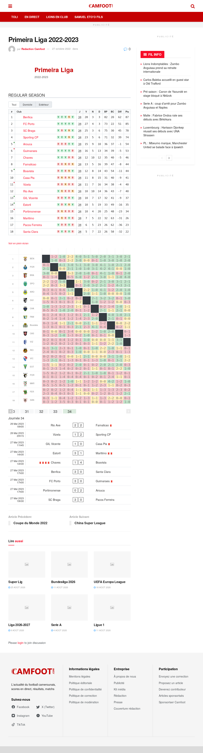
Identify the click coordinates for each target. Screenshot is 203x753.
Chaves (28, 157)
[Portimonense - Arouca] (69, 490)
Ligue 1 (99, 624)
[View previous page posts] (162, 158)
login (21, 643)
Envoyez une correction (173, 676)
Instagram (23, 716)
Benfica (28, 117)
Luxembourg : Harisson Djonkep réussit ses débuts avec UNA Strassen (163, 131)
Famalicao (29, 164)
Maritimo (28, 218)
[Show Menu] (10, 6)
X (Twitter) (48, 707)
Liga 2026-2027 (19, 624)
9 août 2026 (17, 630)
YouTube (47, 716)
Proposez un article (171, 683)
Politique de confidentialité (85, 689)
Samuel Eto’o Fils (89, 17)
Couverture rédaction (127, 708)
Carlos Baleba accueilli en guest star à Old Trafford (166, 82)
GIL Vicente (30, 198)
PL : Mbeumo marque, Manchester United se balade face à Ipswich (165, 145)
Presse (118, 702)
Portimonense (32, 211)
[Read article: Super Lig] (26, 564)
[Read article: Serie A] (69, 607)
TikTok (21, 724)
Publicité (119, 683)
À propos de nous (125, 676)
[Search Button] (193, 6)
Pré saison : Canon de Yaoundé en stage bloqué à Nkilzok (165, 93)
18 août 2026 (103, 587)
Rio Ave (28, 191)
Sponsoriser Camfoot (172, 702)
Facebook (23, 707)
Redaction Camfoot (33, 49)
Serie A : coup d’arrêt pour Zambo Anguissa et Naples (164, 105)
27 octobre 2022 (61, 49)
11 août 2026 (60, 587)
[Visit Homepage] (101, 6)
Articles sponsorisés (171, 696)
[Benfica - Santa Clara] (69, 471)
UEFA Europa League (109, 581)
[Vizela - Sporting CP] (69, 434)
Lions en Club (57, 17)
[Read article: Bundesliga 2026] (69, 564)
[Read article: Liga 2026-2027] (26, 607)
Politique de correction (83, 696)
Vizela (27, 184)
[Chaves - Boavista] (69, 462)
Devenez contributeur (172, 689)
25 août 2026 (17, 587)
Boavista (28, 171)
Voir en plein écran (18, 243)
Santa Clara (30, 232)
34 (79, 117)
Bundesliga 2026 (63, 581)
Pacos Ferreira (32, 225)
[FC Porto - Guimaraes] (69, 481)
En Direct (32, 17)
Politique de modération (84, 702)
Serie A (56, 624)
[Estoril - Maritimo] (69, 453)
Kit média (119, 689)
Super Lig (15, 581)
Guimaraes (30, 151)
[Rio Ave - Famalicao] (69, 425)
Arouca (27, 144)
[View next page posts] (169, 158)
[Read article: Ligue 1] (112, 607)
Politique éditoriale (80, 683)
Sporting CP (30, 137)
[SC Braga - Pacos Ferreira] (69, 499)
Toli (14, 17)
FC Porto (28, 124)
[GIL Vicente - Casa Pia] (69, 443)
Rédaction (120, 696)
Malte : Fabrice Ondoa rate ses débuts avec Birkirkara (162, 117)
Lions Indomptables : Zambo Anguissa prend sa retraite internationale (161, 67)
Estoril (27, 205)
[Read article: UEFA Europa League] (112, 564)
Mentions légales (79, 676)
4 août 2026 (60, 630)
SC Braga (29, 131)
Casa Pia (28, 178)
